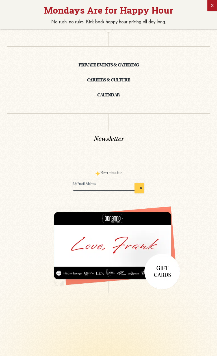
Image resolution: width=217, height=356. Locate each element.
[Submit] (139, 188)
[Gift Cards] (108, 246)
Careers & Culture (108, 80)
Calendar (108, 95)
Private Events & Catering (108, 65)
